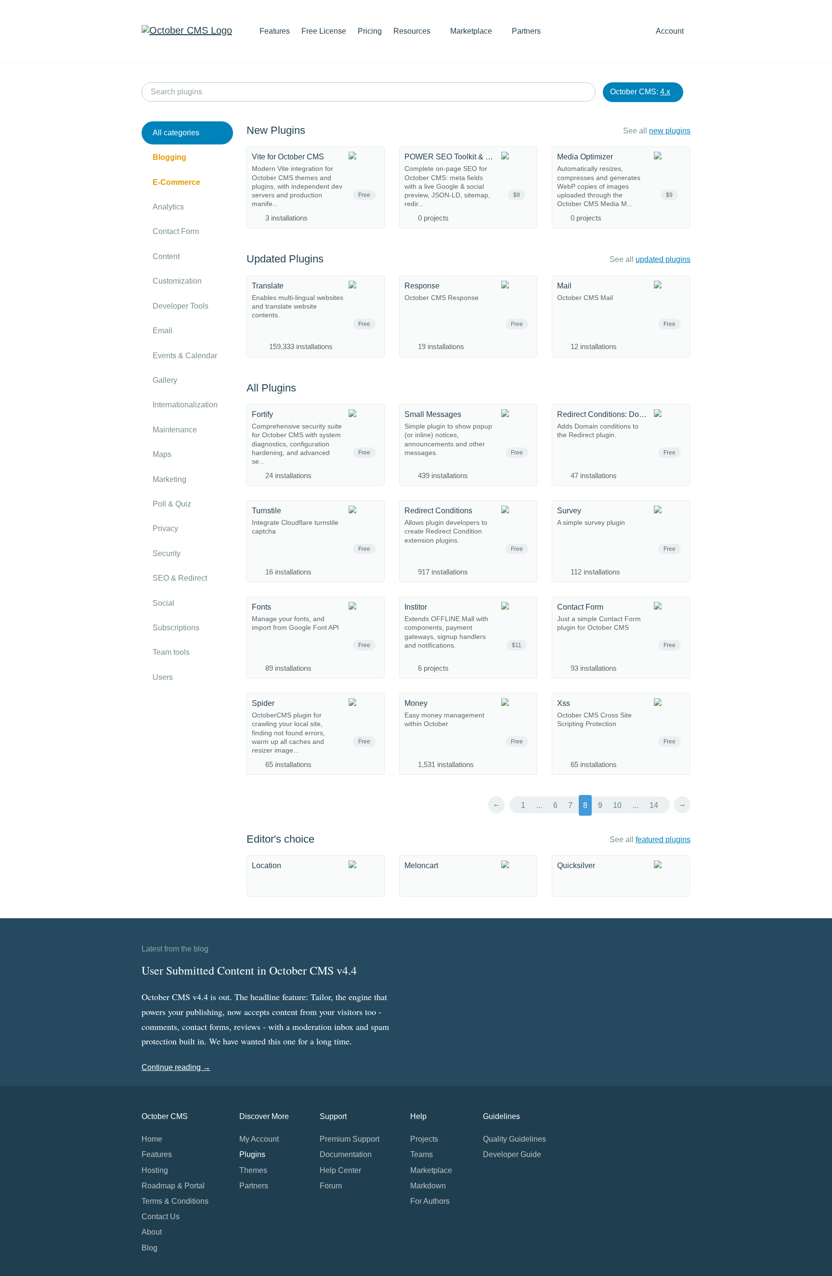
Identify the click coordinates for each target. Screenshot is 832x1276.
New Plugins (276, 130)
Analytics (168, 207)
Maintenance (175, 430)
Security (167, 553)
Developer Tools (180, 306)
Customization (177, 281)
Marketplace (472, 31)
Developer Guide (512, 1154)
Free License (323, 31)
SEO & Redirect (180, 578)
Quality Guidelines (514, 1139)
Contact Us (161, 1216)
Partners (526, 31)
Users (163, 677)
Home (152, 1139)
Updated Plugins (285, 259)
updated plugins (663, 259)
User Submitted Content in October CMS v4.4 (249, 970)
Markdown (428, 1186)
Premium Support (349, 1139)
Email (162, 330)
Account (671, 31)
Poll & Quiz (172, 504)
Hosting (155, 1170)
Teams (421, 1154)
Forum (331, 1186)
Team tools (171, 652)
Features (275, 31)
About (152, 1232)
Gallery (165, 380)
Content (166, 256)
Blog (149, 1248)
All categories (176, 133)
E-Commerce (176, 182)
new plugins (669, 131)
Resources (412, 31)
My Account (259, 1139)
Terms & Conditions (175, 1201)
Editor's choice (280, 839)
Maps (162, 454)
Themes (253, 1170)
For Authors (430, 1201)
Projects (424, 1139)
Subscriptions (176, 628)
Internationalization (185, 405)
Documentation (346, 1154)
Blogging (169, 157)
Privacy (165, 528)
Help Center (340, 1170)
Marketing (169, 479)
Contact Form (176, 231)
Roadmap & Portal (173, 1186)
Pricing (370, 31)
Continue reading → (176, 1067)
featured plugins (663, 839)
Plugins (252, 1154)
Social (163, 603)
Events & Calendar (185, 356)
